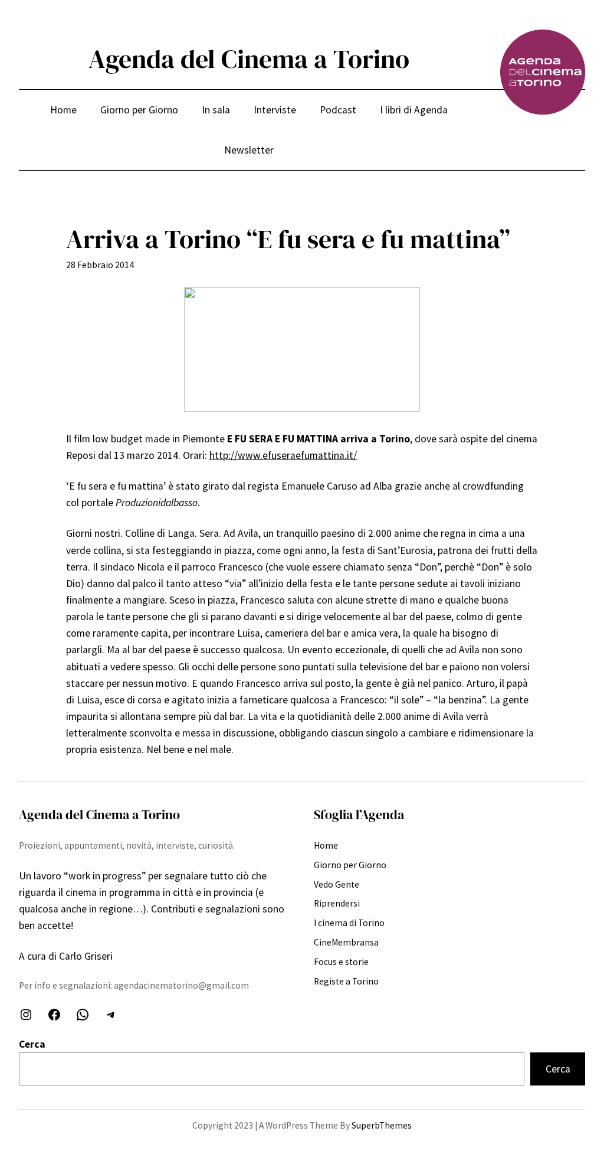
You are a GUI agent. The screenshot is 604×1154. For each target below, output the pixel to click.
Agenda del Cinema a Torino (248, 59)
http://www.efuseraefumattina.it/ (283, 455)
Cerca (32, 1044)
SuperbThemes (382, 1125)
